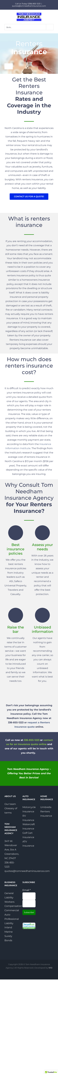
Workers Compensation (11, 904)
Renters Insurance (46, 813)
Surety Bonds (8, 938)
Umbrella (45, 807)
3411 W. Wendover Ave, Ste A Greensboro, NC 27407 (11, 850)
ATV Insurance (28, 843)
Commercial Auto (11, 912)
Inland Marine (8, 929)
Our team (10, 804)
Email (26, 890)
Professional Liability (11, 921)
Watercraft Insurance (28, 826)
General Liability (9, 895)
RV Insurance (28, 818)
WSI (50, 968)
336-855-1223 (31, 740)
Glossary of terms (10, 810)
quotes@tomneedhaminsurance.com (29, 6)
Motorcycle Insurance (29, 809)
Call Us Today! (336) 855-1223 (27, 4)
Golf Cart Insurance (28, 835)
